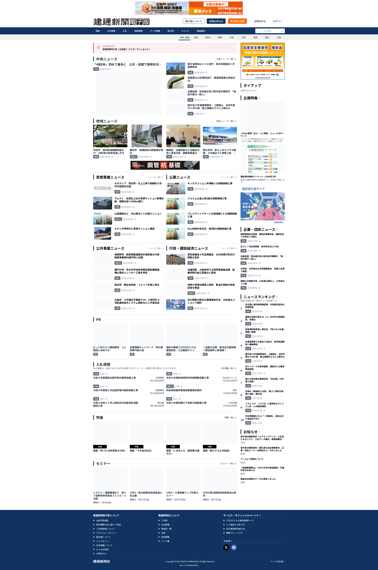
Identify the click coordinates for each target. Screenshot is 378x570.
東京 (196, 37)
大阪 (243, 37)
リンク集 (164, 541)
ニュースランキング (259, 296)
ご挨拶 (162, 520)
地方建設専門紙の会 (234, 528)
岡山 (267, 37)
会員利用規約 (101, 520)
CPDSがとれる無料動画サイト (238, 520)
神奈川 (208, 37)
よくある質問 (101, 549)
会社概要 (164, 524)
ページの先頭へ (277, 561)
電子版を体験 (237, 21)
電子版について (193, 21)
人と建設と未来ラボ (234, 524)
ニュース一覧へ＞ (156, 177)
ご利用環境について (104, 528)
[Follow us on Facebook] (234, 547)
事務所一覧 (165, 528)
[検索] (282, 30)
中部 (232, 37)
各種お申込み (216, 21)
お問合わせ (260, 21)
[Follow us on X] (226, 547)
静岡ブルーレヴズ (233, 532)
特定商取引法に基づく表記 (107, 524)
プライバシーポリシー (105, 532)
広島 (279, 37)
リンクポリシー (102, 541)
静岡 (220, 37)
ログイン (277, 21)
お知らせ (250, 431)
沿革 (161, 532)
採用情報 (164, 536)
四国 (255, 37)
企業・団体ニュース (259, 229)
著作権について (102, 536)
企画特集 (250, 97)
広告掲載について (103, 545)
